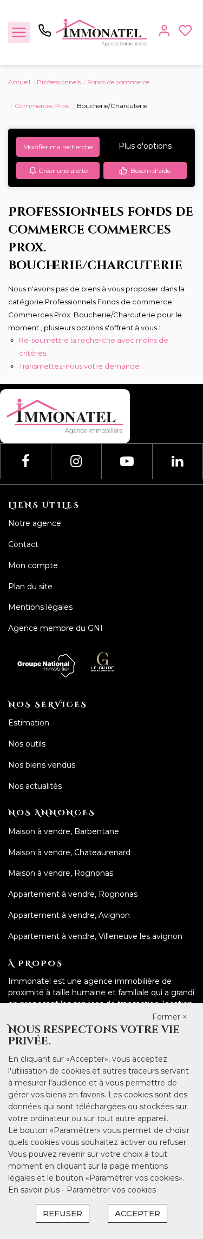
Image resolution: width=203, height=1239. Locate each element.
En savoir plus (35, 1190)
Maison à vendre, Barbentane (63, 831)
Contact (23, 544)
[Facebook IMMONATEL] (25, 461)
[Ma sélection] (185, 33)
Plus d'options (145, 146)
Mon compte (33, 565)
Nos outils (26, 744)
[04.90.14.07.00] (44, 34)
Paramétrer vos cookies (111, 1190)
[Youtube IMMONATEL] (127, 461)
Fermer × (169, 1017)
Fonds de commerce (118, 82)
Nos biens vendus (41, 765)
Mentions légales (40, 607)
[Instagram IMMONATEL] (76, 461)
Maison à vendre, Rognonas (60, 873)
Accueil (19, 82)
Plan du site (30, 586)
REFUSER (62, 1213)
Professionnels (59, 82)
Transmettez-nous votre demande (79, 366)
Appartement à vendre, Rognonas (72, 894)
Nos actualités (35, 786)
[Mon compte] (164, 33)
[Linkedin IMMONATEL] (177, 461)
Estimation (28, 723)
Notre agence (34, 523)
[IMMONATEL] (101, 32)
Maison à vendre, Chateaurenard (69, 852)
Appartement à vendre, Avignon (69, 915)
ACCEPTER (137, 1213)
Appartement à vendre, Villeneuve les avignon (95, 936)
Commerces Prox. (42, 106)
